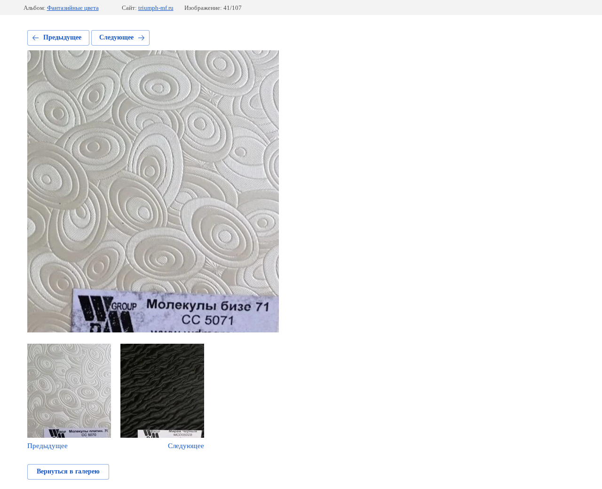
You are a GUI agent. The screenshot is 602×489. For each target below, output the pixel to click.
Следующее (116, 37)
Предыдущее (62, 37)
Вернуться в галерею (68, 471)
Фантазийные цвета (73, 7)
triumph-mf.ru (156, 7)
